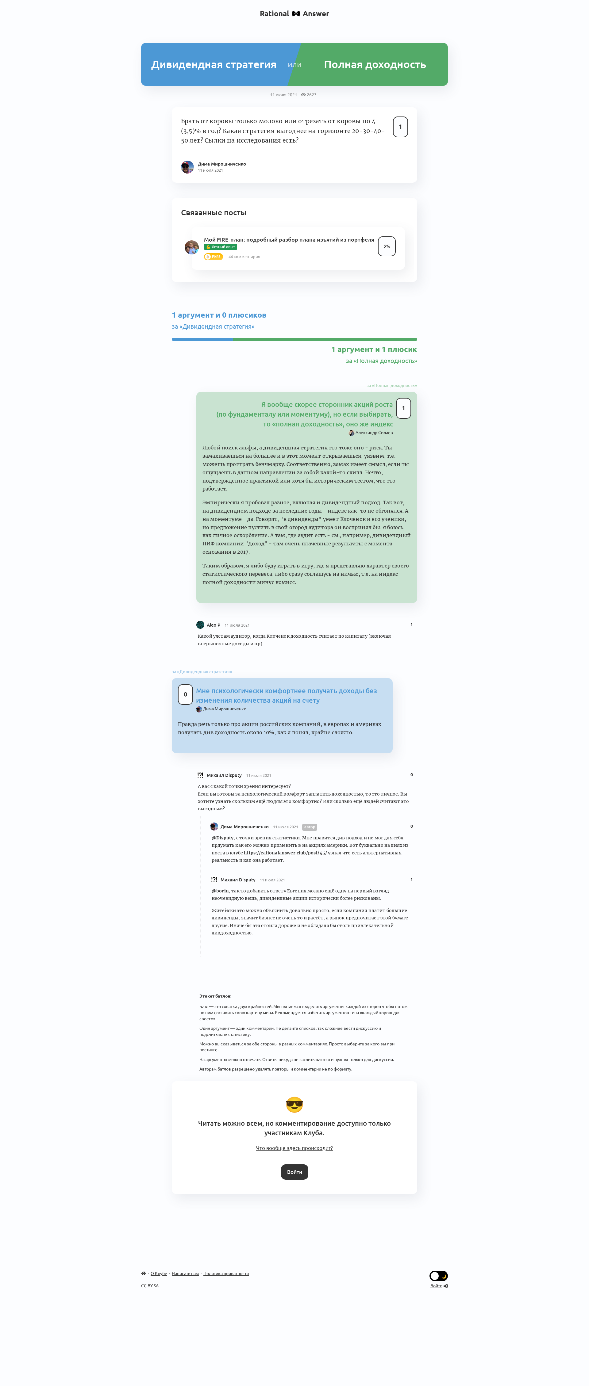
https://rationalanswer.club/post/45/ (285, 853)
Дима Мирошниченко (245, 826)
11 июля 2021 (237, 625)
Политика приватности (226, 1273)
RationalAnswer (294, 14)
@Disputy (222, 838)
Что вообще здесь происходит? (294, 1148)
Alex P (214, 625)
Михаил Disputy (225, 775)
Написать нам (185, 1273)
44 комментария (244, 256)
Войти (294, 1172)
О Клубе (159, 1273)
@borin (220, 891)
